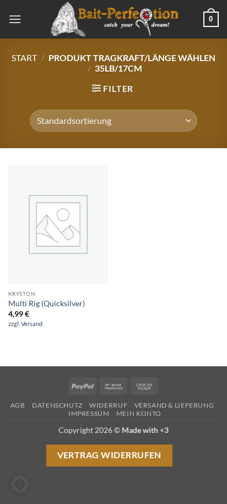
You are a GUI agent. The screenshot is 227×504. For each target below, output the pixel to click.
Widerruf (108, 405)
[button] (14, 19)
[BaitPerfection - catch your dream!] (113, 19)
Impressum (89, 413)
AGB (17, 405)
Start (24, 57)
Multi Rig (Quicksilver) (46, 303)
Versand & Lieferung (174, 405)
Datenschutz (57, 405)
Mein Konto (138, 413)
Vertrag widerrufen (109, 455)
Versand (31, 323)
